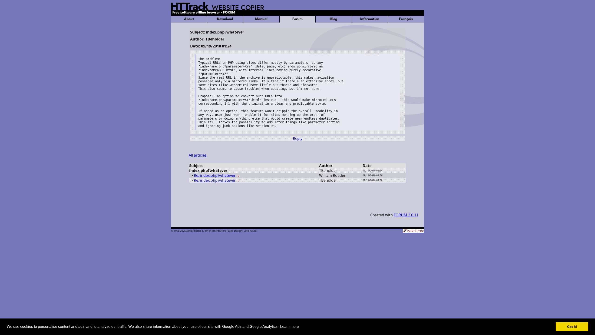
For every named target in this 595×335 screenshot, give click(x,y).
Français (406, 19)
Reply (297, 138)
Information (369, 19)
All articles (198, 155)
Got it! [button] (572, 326)
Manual (261, 19)
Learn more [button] (289, 326)
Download (225, 19)
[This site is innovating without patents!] (413, 231)
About (189, 19)
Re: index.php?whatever (215, 175)
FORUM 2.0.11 (406, 215)
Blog (333, 19)
